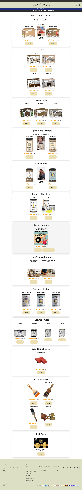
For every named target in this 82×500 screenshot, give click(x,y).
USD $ (4, 485)
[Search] (76, 5)
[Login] (78, 4)
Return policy (29, 480)
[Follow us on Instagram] (67, 467)
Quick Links (29, 476)
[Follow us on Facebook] (63, 467)
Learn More (49, 250)
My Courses (29, 473)
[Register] (57, 470)
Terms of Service (30, 478)
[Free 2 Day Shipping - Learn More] (41, 11)
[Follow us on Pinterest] (70, 467)
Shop (29, 43)
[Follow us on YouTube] (74, 467)
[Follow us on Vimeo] (77, 467)
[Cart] (78, 5)
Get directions (45, 1)
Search (28, 466)
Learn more (47, 9)
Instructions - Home (31, 471)
